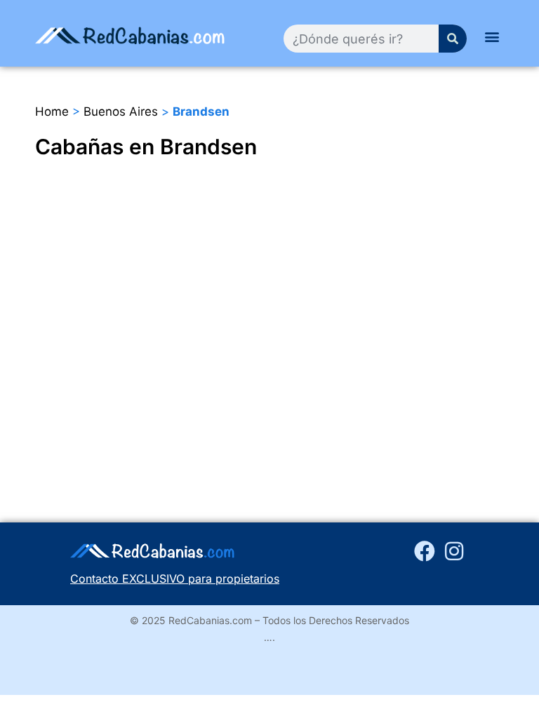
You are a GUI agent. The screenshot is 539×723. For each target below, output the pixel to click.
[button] (492, 36)
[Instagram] (454, 551)
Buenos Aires (121, 111)
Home (52, 111)
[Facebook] (424, 551)
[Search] (453, 39)
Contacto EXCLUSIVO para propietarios (174, 579)
